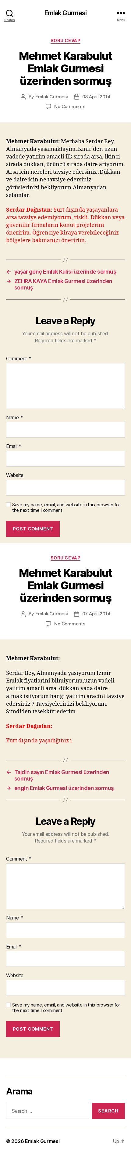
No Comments (69, 106)
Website (14, 475)
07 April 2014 (96, 614)
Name (14, 417)
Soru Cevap (65, 40)
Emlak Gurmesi (65, 13)
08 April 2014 (96, 97)
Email (13, 446)
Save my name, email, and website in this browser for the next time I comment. (66, 507)
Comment (18, 359)
